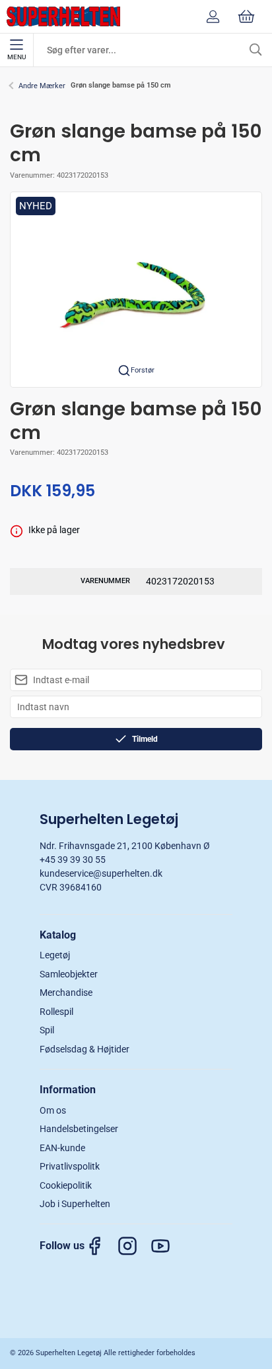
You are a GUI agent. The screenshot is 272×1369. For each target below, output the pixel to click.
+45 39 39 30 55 (73, 859)
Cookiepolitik (66, 1185)
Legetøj (55, 955)
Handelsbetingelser (79, 1129)
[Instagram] (134, 1245)
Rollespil (56, 1011)
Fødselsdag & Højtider (84, 1049)
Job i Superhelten (75, 1204)
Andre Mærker (41, 86)
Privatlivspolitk (70, 1166)
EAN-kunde (62, 1148)
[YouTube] (167, 1245)
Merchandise (66, 992)
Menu (16, 57)
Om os (53, 1110)
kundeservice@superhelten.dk (101, 873)
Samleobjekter (69, 974)
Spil (47, 1030)
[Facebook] (101, 1245)
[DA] (63, 16)
